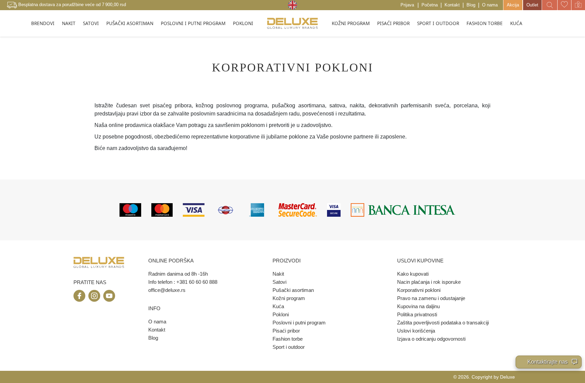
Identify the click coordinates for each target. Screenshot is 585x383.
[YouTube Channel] (109, 296)
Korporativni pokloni (418, 290)
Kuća (278, 306)
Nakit (278, 274)
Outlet (532, 4)
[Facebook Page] (79, 296)
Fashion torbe (288, 339)
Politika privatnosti (417, 314)
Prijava (407, 4)
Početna (429, 4)
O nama (490, 4)
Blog (471, 4)
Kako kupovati (413, 274)
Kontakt (452, 4)
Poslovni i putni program (299, 322)
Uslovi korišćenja (416, 331)
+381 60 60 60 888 (196, 282)
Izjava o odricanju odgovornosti (431, 339)
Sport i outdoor (289, 347)
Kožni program (289, 298)
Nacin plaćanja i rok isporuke (429, 282)
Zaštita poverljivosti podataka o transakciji (443, 322)
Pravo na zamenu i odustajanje (431, 298)
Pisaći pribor (286, 331)
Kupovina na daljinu (418, 306)
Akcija (513, 4)
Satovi (279, 282)
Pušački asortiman (293, 290)
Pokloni (281, 314)
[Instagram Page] (94, 296)
